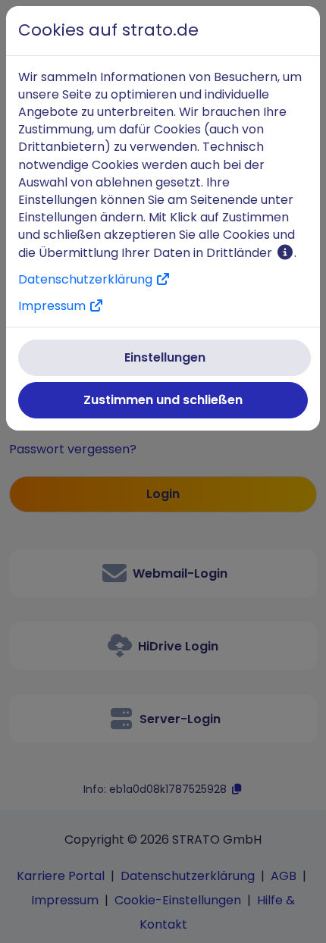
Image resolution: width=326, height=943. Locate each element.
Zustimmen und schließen (163, 400)
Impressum (53, 306)
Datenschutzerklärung (86, 279)
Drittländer (240, 253)
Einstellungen (164, 357)
